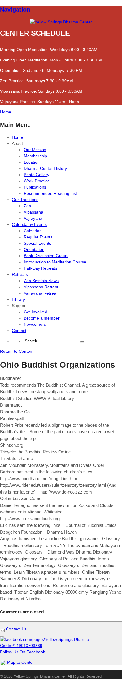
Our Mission (35, 149)
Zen (27, 205)
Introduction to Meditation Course (55, 262)
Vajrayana (33, 218)
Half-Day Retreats (40, 268)
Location (32, 162)
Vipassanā (33, 212)
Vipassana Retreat (41, 286)
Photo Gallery (36, 174)
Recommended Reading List (50, 193)
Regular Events (38, 237)
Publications (35, 187)
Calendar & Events (29, 224)
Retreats (20, 274)
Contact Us (16, 629)
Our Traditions (25, 199)
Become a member (42, 318)
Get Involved (35, 311)
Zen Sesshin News (41, 280)
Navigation (15, 9)
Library (18, 299)
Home (17, 137)
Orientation (34, 249)
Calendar (32, 230)
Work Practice (37, 180)
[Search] (82, 342)
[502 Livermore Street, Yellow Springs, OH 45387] (61, 22)
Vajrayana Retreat (40, 293)
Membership (35, 156)
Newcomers (35, 324)
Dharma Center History (45, 168)
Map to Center (20, 662)
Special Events (37, 243)
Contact (19, 330)
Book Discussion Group (46, 255)
